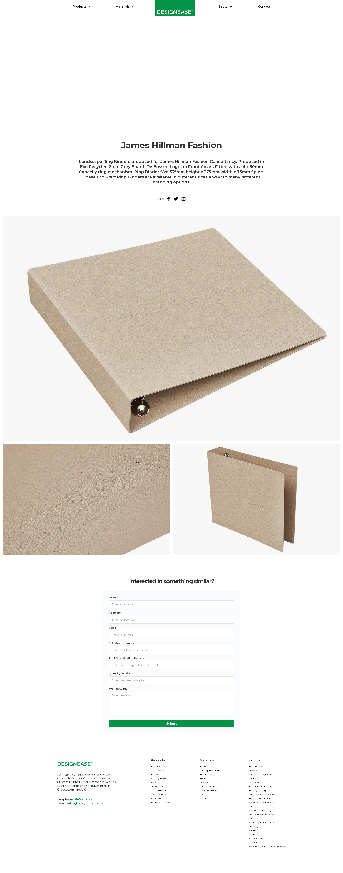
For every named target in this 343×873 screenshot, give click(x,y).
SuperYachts (255, 838)
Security (253, 826)
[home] (175, 8)
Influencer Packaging (260, 802)
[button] (81, 7)
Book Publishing (257, 766)
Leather (204, 782)
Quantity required (120, 673)
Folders (155, 774)
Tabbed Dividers (160, 802)
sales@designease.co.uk (85, 803)
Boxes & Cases (159, 766)
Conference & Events (260, 774)
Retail (251, 818)
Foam (203, 778)
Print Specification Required (127, 658)
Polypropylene (208, 790)
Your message (118, 688)
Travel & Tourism (257, 842)
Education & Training (260, 786)
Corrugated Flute (210, 770)
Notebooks (157, 786)
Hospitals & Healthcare (261, 794)
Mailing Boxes (159, 778)
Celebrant (254, 770)
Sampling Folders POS (261, 822)
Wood (203, 798)
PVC (202, 794)
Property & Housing (259, 810)
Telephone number (121, 643)
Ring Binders (158, 794)
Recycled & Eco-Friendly (262, 814)
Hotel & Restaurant (259, 798)
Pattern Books (159, 790)
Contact (264, 6)
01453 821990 (84, 799)
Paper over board (210, 786)
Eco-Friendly (207, 774)
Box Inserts (157, 770)
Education (254, 782)
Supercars (254, 834)
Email (112, 627)
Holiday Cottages (258, 790)
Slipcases (156, 798)
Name (112, 597)
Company (115, 612)
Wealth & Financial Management (267, 846)
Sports (252, 830)
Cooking (253, 778)
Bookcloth (206, 766)
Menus (154, 782)
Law (250, 806)
